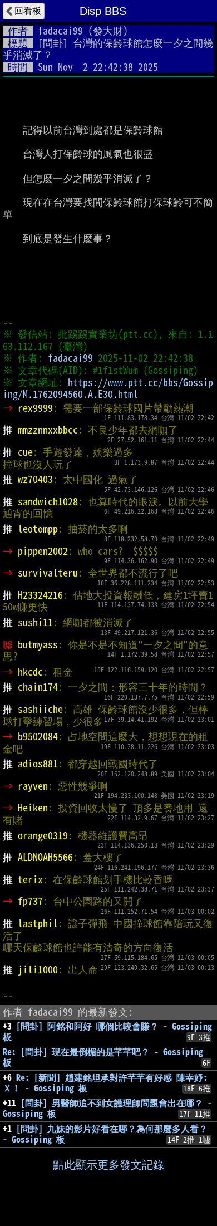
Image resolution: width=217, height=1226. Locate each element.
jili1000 (38, 969)
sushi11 (35, 622)
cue (25, 452)
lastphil (38, 923)
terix (30, 879)
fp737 (30, 901)
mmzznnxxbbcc (48, 430)
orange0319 (43, 835)
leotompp (38, 529)
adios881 (38, 764)
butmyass (38, 644)
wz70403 (35, 479)
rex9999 (35, 408)
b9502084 (38, 736)
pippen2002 (43, 551)
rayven (33, 786)
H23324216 (40, 595)
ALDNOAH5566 (45, 857)
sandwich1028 (48, 501)
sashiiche (40, 709)
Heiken (33, 807)
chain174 (38, 687)
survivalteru (48, 573)
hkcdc (30, 672)
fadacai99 (60, 31)
